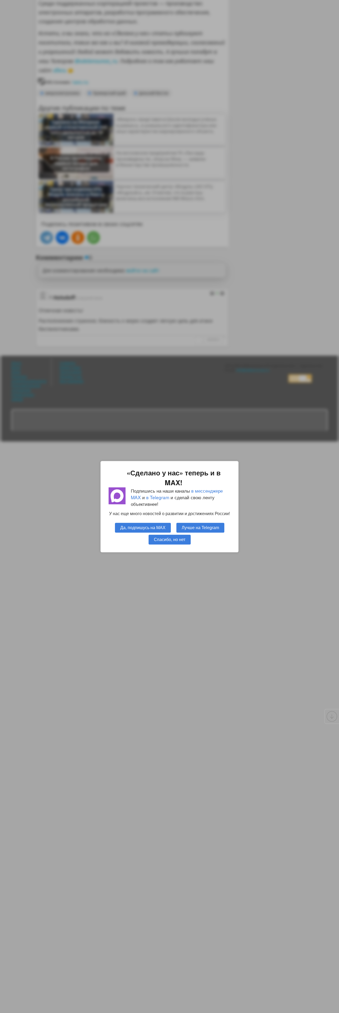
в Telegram (157, 497)
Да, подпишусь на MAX (143, 527)
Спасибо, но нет (169, 539)
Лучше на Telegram (200, 527)
